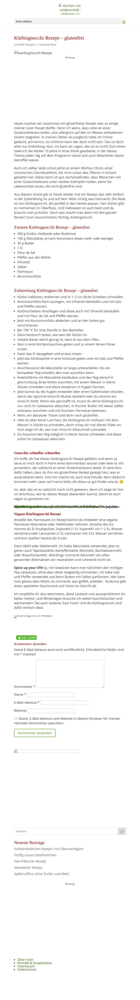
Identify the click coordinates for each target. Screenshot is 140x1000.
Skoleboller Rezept (28, 867)
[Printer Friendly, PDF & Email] (26, 637)
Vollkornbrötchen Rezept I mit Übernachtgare (48, 849)
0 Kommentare (47, 44)
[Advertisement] (70, 83)
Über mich (25, 959)
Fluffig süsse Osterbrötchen (35, 855)
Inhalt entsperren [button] (27, 506)
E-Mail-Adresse (27, 702)
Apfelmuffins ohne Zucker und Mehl (41, 874)
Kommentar (24, 686)
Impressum (26, 966)
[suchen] (122, 831)
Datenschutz (26, 969)
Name (20, 694)
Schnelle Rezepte (24, 44)
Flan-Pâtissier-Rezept (30, 861)
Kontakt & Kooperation (34, 963)
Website (20, 710)
